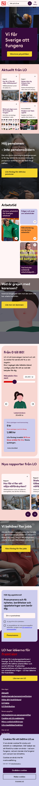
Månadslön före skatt (10, 377)
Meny (35, 4)
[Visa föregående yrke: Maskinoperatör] (6, 404)
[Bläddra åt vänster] (28, 514)
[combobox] (20, 3)
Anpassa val (19, 781)
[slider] (14, 382)
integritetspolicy (16, 764)
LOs (23, 627)
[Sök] (30, 3)
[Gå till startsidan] (4, 3)
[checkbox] (5, 622)
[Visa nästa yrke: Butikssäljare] (32, 404)
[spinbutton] (29, 377)
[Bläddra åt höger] (34, 514)
